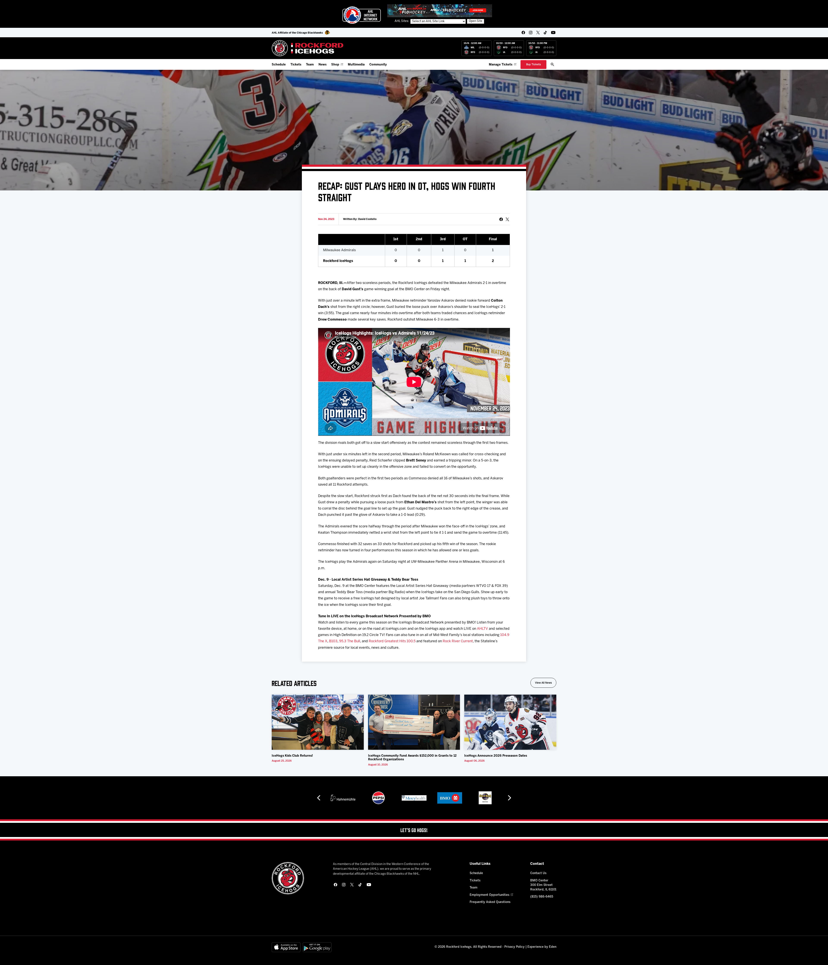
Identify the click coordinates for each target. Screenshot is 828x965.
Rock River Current (458, 641)
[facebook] (523, 32)
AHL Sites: (402, 21)
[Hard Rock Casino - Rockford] (449, 797)
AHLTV (482, 628)
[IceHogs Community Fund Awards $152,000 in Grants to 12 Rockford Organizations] (414, 722)
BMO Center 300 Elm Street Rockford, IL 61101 (543, 885)
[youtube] (553, 32)
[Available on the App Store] (286, 947)
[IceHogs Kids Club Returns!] (318, 722)
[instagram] (530, 32)
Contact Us (538, 873)
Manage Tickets (500, 64)
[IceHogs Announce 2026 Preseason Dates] (510, 722)
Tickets (295, 64)
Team (310, 64)
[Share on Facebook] (501, 219)
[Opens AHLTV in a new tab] (439, 10)
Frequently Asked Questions (490, 902)
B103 (333, 641)
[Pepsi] (342, 797)
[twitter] (538, 32)
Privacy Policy (514, 947)
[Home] (307, 48)
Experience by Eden (541, 947)
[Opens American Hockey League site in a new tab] (361, 15)
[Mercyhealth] (378, 797)
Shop (335, 64)
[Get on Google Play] (317, 947)
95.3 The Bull (349, 641)
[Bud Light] (485, 797)
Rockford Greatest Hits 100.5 (392, 641)
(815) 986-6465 (541, 896)
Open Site (475, 21)
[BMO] (414, 797)
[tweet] (507, 219)
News (322, 64)
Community (378, 64)
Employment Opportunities (489, 895)
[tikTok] (545, 32)
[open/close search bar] (552, 64)
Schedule (279, 64)
